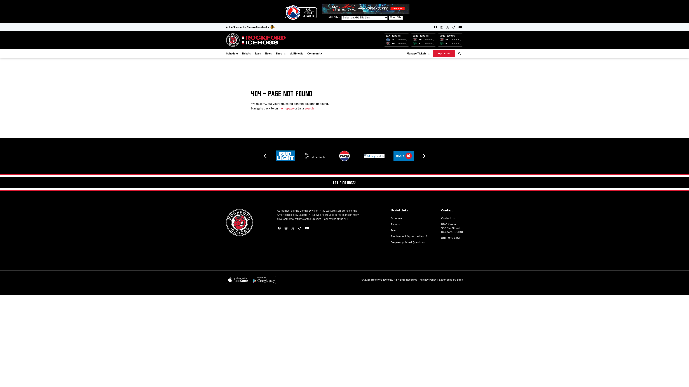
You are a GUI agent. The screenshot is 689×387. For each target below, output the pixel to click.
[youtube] (460, 27)
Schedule (232, 54)
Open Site (395, 17)
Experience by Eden (451, 280)
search (309, 108)
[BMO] (403, 155)
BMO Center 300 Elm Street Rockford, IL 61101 (452, 228)
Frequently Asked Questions (408, 243)
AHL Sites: (334, 17)
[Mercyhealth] (374, 155)
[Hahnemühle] (315, 155)
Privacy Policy (428, 280)
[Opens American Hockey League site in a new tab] (301, 12)
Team (258, 54)
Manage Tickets (416, 54)
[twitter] (448, 27)
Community (314, 54)
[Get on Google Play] (264, 280)
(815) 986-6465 (450, 238)
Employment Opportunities (407, 237)
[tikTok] (454, 27)
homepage (287, 108)
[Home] (256, 40)
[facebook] (435, 27)
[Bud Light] (285, 155)
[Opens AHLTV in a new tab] (365, 9)
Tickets (246, 54)
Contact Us (448, 219)
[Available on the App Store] (238, 280)
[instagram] (441, 27)
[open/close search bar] (459, 53)
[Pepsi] (344, 155)
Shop (279, 54)
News (268, 54)
